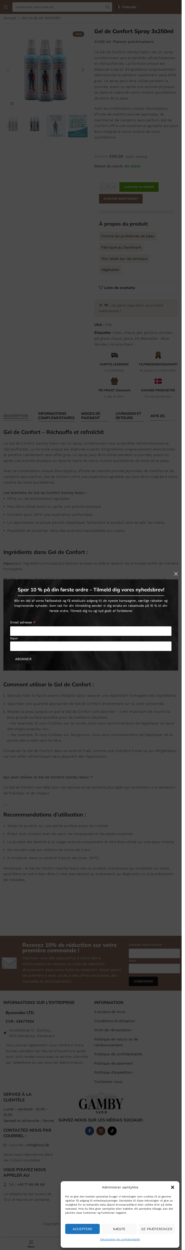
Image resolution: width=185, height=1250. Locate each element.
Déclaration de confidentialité (120, 1239)
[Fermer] (176, 573)
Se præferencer (156, 1229)
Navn (14, 638)
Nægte (119, 1229)
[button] (172, 1187)
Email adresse (23, 623)
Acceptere (82, 1229)
